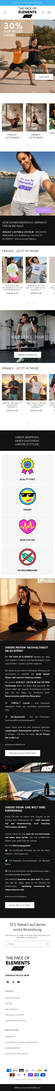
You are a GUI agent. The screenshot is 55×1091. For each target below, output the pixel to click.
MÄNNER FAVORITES (27, 355)
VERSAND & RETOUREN (14, 1015)
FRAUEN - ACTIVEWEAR (12, 136)
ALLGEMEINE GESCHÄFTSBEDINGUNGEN (22, 1042)
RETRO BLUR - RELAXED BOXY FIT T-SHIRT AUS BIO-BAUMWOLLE (36, 288)
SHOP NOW (44, 77)
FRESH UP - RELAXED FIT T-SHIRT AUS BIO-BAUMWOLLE (12, 405)
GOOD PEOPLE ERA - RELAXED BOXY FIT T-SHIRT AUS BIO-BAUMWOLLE (12, 288)
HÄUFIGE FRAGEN (12, 998)
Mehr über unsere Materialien (22, 753)
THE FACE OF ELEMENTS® (28, 1079)
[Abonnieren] (47, 944)
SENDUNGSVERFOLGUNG (15, 1020)
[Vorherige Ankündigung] (5, 3)
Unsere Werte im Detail (19, 905)
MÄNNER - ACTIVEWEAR (36, 136)
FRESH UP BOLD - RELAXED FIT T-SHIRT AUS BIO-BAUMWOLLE (36, 405)
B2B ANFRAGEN (11, 1009)
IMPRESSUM (10, 1036)
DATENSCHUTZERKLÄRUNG (16, 1054)
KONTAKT (9, 1003)
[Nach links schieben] (22, 145)
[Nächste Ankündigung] (50, 3)
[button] (5, 12)
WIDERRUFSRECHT (13, 1048)
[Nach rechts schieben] (33, 145)
